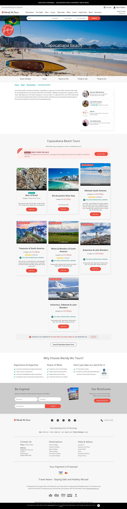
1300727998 (121, 11)
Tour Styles (39, 12)
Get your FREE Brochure (97, 92)
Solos (46, 12)
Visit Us (92, 111)
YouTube (69, 420)
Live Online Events (95, 121)
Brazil (23, 85)
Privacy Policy (82, 455)
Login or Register (120, 7)
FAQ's (79, 451)
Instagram (63, 420)
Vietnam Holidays (54, 447)
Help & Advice (85, 441)
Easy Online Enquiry (96, 102)
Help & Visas (83, 12)
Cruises (52, 12)
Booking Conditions (84, 453)
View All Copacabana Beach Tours (63, 344)
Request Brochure (102, 400)
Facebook (52, 420)
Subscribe (93, 337)
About (91, 12)
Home (17, 85)
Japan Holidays (53, 449)
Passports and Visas (84, 447)
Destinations (30, 12)
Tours (44, 79)
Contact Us (122, 13)
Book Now (102, 154)
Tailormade (61, 12)
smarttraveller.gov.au (92, 488)
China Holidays (53, 445)
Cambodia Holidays (55, 453)
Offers (69, 12)
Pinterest (75, 420)
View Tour (32, 209)
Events (74, 12)
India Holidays (53, 451)
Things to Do (101, 79)
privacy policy (51, 505)
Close (98, 505)
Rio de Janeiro (31, 85)
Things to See (82, 79)
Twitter (58, 420)
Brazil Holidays (25, 79)
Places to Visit (63, 79)
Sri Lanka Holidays (54, 455)
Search (94, 18)
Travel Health (82, 449)
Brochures (98, 12)
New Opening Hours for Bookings (63, 428)
